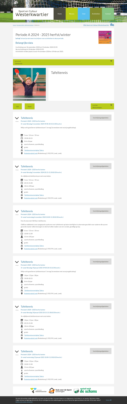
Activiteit (18, 61)
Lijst (17, 106)
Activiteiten (96, 14)
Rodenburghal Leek (30, 153)
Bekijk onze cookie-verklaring (24, 402)
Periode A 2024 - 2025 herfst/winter (25, 25)
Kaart (30, 106)
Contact (108, 14)
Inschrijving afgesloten (100, 118)
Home (60, 14)
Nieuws (71, 14)
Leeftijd (95, 105)
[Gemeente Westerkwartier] (38, 390)
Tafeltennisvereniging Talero (34, 150)
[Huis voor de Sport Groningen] (60, 390)
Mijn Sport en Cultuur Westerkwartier (96, 25)
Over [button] (84, 14)
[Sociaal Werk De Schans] (85, 390)
